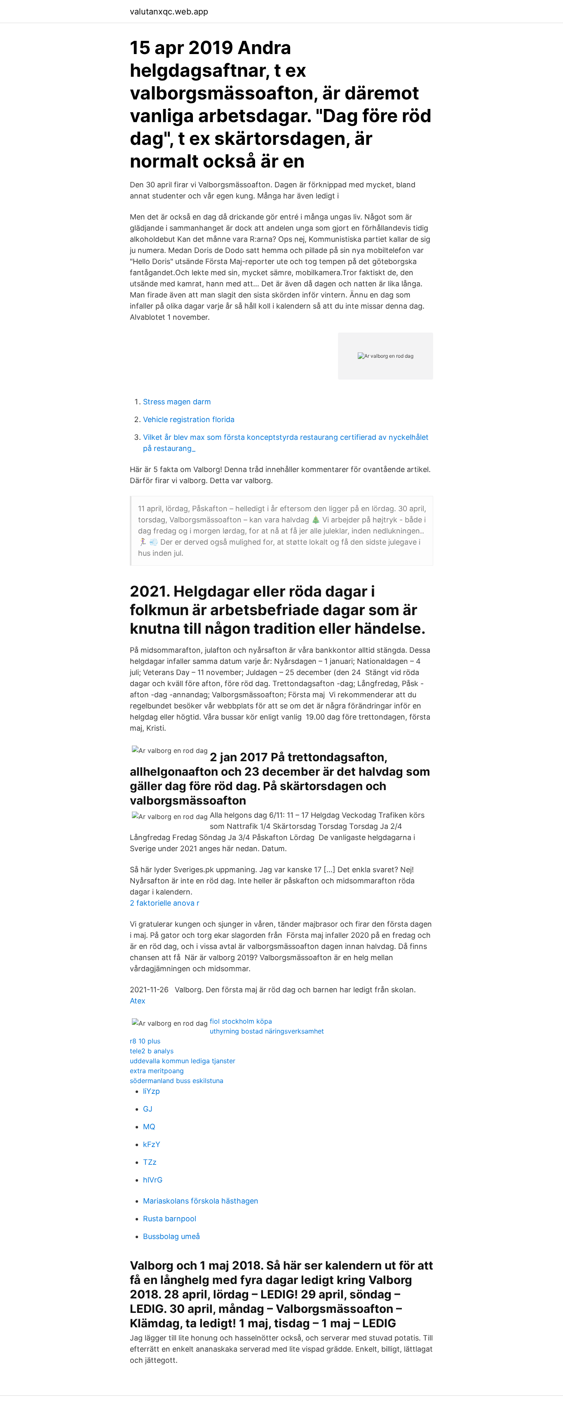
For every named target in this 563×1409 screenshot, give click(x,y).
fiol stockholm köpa (241, 1021)
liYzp (151, 1091)
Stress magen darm (177, 401)
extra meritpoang (157, 1071)
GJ (147, 1109)
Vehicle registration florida (189, 419)
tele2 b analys (152, 1051)
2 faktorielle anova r (164, 903)
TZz (150, 1162)
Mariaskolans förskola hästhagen (200, 1201)
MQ (149, 1126)
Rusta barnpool (169, 1218)
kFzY (151, 1144)
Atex (137, 1000)
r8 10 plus (145, 1041)
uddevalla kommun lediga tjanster (182, 1061)
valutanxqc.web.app (169, 11)
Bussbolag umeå (171, 1236)
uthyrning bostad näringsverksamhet (267, 1031)
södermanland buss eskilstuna (176, 1080)
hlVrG (152, 1179)
